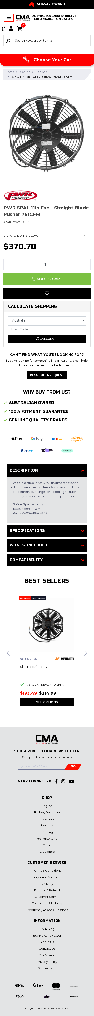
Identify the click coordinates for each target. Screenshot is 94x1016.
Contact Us (47, 948)
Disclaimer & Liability (47, 903)
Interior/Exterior (47, 838)
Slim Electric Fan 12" (34, 666)
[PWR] (20, 195)
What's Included (28, 545)
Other (47, 845)
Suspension (47, 819)
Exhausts (47, 825)
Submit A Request (49, 375)
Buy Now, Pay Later (47, 935)
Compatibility (26, 560)
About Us (47, 942)
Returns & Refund (47, 890)
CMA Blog (47, 929)
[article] (47, 654)
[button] (3, 28)
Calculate (48, 338)
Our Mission (47, 955)
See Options (47, 702)
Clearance (47, 851)
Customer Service (47, 897)
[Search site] (8, 40)
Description (24, 470)
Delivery (47, 884)
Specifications (27, 530)
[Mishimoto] (64, 659)
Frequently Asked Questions (47, 910)
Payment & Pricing (47, 877)
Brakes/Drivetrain (47, 812)
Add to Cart (49, 279)
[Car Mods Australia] (23, 18)
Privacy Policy (47, 962)
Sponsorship (47, 968)
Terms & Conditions (47, 870)
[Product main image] (47, 132)
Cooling (47, 832)
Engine (47, 806)
